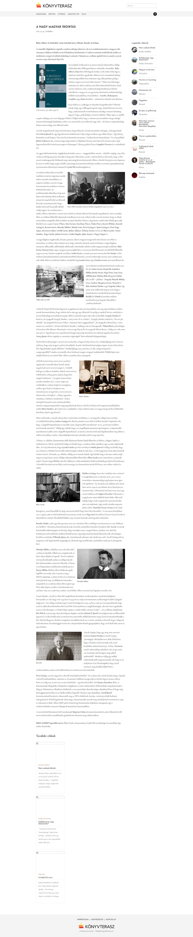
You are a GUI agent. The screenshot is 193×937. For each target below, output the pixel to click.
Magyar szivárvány (146, 70)
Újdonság (41, 14)
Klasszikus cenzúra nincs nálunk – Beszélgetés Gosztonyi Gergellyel (147, 123)
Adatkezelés (97, 919)
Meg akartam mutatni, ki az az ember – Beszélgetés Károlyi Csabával (147, 160)
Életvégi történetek (146, 173)
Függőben (143, 100)
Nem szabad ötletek (47, 768)
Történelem (47, 818)
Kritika (52, 14)
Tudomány (41, 874)
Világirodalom (144, 84)
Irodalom (49, 31)
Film (84, 14)
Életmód (142, 104)
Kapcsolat (111, 919)
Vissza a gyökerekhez (147, 136)
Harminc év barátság (147, 80)
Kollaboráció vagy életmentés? (46, 823)
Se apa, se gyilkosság (147, 111)
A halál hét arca (45, 878)
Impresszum (82, 919)
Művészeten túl (145, 90)
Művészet (142, 94)
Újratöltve (73, 14)
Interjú (61, 14)
